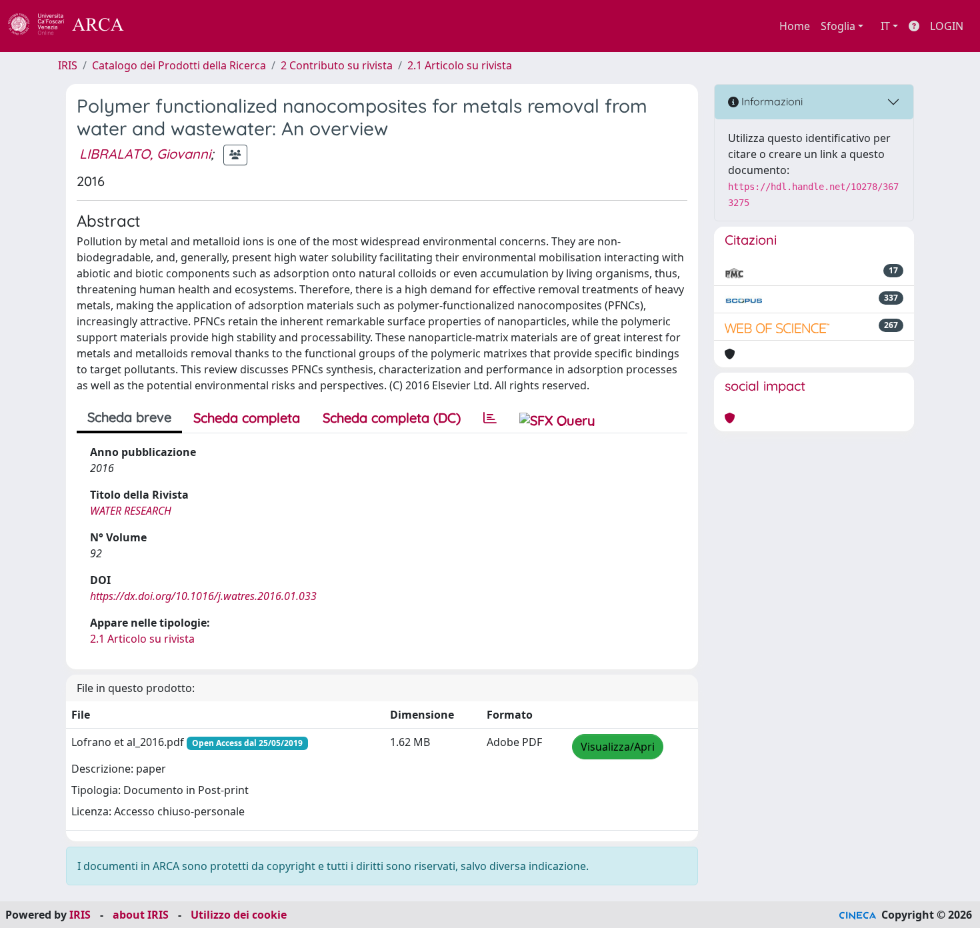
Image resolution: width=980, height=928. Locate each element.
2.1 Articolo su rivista (459, 65)
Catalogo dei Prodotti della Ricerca (179, 65)
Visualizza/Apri (618, 746)
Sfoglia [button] (838, 26)
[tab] (490, 418)
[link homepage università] (160, 26)
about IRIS (141, 914)
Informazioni (771, 101)
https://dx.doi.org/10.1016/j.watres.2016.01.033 (203, 596)
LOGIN (946, 26)
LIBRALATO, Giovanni (145, 153)
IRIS (67, 65)
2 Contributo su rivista (337, 65)
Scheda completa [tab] (246, 417)
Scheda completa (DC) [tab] (392, 417)
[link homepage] (73, 26)
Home (794, 26)
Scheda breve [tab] (129, 417)
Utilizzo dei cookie (239, 914)
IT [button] (885, 26)
